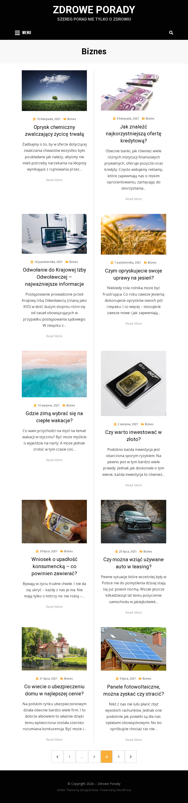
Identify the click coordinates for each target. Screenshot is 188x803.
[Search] (170, 32)
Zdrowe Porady (94, 10)
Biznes (71, 119)
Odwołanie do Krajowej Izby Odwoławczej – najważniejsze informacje (54, 277)
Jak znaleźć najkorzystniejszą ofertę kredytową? (133, 134)
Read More (54, 180)
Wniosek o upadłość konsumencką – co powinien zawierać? (54, 566)
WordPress (124, 790)
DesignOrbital (89, 790)
